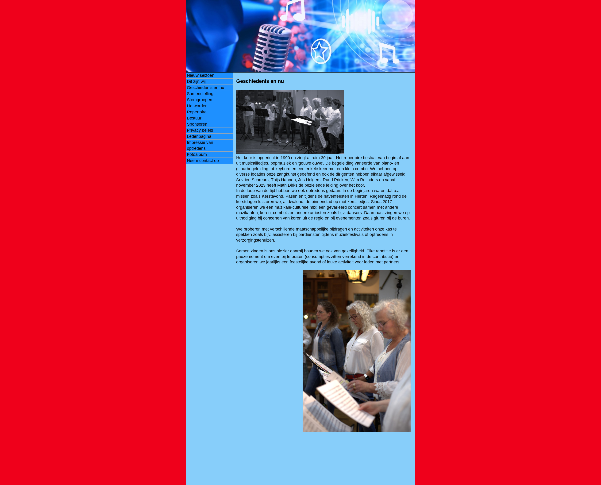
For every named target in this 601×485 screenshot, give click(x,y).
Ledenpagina (199, 136)
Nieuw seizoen (200, 75)
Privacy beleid (200, 130)
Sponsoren (197, 124)
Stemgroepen (199, 99)
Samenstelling (200, 93)
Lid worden (197, 106)
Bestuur (194, 118)
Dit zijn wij (196, 81)
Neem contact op (203, 160)
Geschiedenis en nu (205, 87)
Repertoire (197, 112)
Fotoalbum (197, 154)
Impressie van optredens (200, 145)
